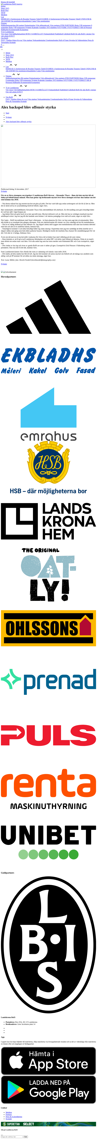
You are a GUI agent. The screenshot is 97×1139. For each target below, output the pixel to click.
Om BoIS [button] (9, 97)
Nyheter (28, 28)
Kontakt (13, 42)
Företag (4, 23)
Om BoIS (4, 38)
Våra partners (55, 25)
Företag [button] (8, 76)
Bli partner (20, 25)
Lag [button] (7, 67)
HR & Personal (86, 28)
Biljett (3, 6)
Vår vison (5, 34)
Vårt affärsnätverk (43, 25)
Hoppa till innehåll (8, 2)
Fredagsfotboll (49, 34)
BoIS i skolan (86, 34)
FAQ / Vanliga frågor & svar (12, 40)
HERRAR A (6, 19)
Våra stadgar (28, 40)
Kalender (35, 28)
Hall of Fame (64, 40)
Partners (9, 1115)
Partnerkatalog (30, 25)
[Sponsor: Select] (28, 1125)
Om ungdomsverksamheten (21, 21)
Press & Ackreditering (14, 1117)
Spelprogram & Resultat (20, 19)
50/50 (3, 13)
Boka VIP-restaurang (17, 28)
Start (7, 113)
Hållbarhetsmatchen (8, 25)
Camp (33, 21)
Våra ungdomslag (43, 21)
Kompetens (24, 30)
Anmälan (42, 28)
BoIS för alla (76, 34)
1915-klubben (51, 28)
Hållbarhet (5, 30)
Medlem (4, 15)
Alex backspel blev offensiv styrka (18, 122)
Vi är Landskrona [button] (12, 88)
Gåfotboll (67, 34)
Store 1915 (5, 8)
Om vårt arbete (11, 92)
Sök (25, 1137)
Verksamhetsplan (39, 40)
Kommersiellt (14, 30)
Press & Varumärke (13, 101)
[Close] (2, 49)
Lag (2, 17)
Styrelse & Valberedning (78, 40)
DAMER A (45, 19)
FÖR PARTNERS (67, 25)
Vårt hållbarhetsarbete (17, 34)
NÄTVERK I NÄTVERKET (68, 28)
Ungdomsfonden (52, 40)
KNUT (12, 36)
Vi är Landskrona (7, 32)
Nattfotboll (59, 34)
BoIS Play (5, 10)
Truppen (32, 19)
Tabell (38, 19)
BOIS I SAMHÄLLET (35, 34)
